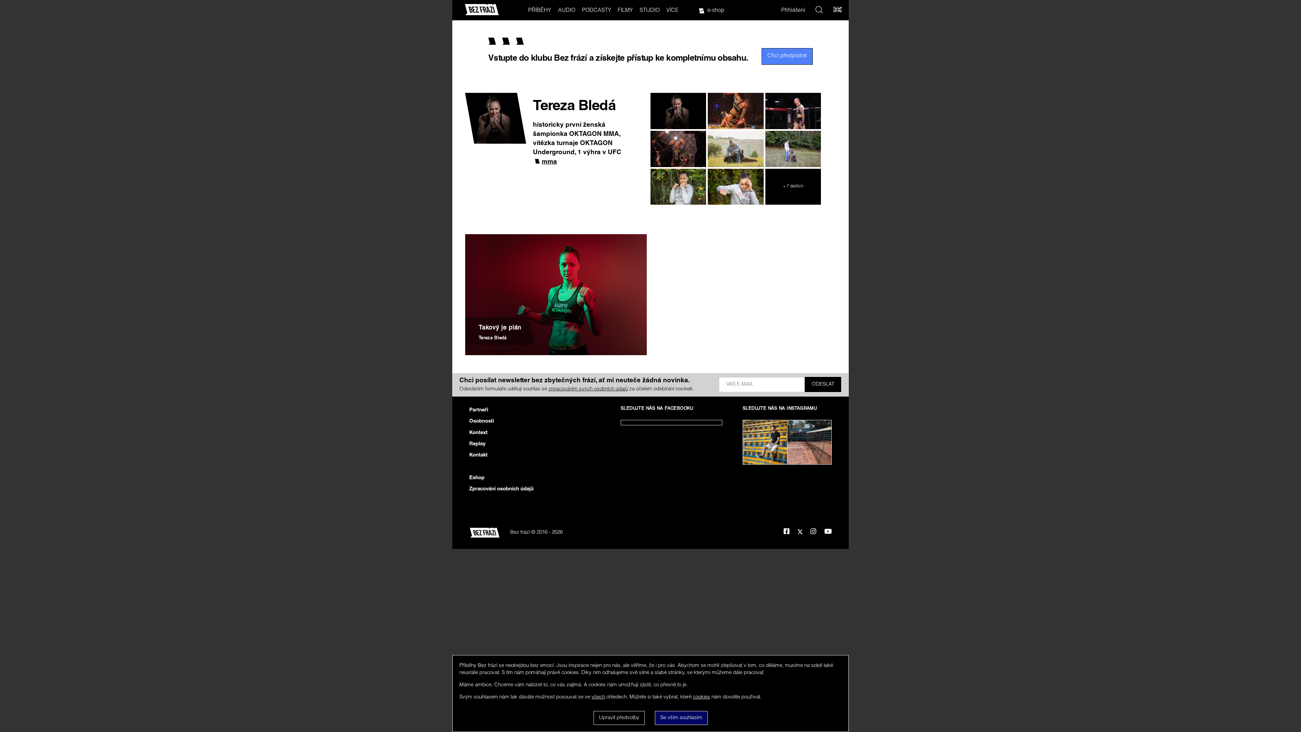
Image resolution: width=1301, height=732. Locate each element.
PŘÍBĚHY (539, 11)
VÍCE (672, 11)
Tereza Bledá (493, 338)
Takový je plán (500, 328)
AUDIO (566, 11)
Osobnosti (481, 421)
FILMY (625, 11)
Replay (477, 444)
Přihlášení (793, 11)
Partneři (478, 410)
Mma (549, 162)
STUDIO (650, 11)
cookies (701, 697)
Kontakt (478, 455)
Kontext (478, 432)
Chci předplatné (787, 56)
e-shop (715, 11)
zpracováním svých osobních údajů (588, 389)
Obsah (580, 532)
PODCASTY (596, 11)
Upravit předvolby (619, 717)
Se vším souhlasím (681, 717)
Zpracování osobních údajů (501, 489)
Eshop (476, 478)
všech (598, 697)
